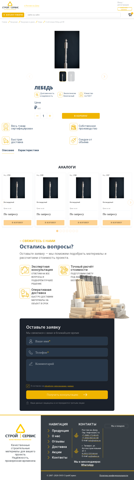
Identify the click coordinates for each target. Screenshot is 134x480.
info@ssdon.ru (94, 440)
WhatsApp (87, 465)
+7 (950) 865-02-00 (90, 438)
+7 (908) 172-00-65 (90, 435)
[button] (104, 76)
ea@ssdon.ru (93, 456)
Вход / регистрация (123, 3)
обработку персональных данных (59, 386)
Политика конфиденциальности (113, 475)
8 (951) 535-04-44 (89, 454)
